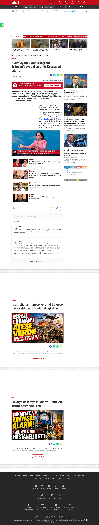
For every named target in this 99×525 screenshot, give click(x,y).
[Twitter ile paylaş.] (54, 75)
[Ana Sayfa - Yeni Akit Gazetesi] (15, 2)
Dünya (43, 11)
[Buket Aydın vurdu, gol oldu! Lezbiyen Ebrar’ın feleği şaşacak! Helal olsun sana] (37, 167)
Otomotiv (81, 475)
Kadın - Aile (54, 475)
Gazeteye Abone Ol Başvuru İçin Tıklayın (42, 508)
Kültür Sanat (61, 478)
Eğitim (53, 478)
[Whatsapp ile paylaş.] (58, 75)
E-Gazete (35, 488)
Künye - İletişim (52, 498)
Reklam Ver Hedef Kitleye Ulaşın (29, 508)
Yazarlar (56, 488)
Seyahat (62, 475)
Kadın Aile (59, 11)
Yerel (47, 478)
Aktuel (53, 11)
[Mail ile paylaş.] (61, 75)
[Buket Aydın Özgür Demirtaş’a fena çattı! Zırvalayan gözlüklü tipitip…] (37, 190)
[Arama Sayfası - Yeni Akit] (85, 11)
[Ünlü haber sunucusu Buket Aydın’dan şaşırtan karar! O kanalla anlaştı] (37, 202)
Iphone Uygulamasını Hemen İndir (56, 508)
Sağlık (42, 478)
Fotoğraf (48, 488)
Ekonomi (30, 11)
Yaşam (36, 478)
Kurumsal (63, 488)
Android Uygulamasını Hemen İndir (69, 508)
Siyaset (24, 11)
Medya (15, 55)
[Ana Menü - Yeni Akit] (13, 11)
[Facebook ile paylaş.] (50, 346)
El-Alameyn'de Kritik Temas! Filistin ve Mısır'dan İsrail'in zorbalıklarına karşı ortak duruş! (62, 36)
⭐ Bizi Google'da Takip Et (52, 85)
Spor (48, 11)
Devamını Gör (37, 358)
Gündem (18, 11)
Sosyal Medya (41, 498)
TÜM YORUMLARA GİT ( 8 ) (37, 261)
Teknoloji (37, 11)
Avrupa (70, 478)
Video (42, 488)
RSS (60, 498)
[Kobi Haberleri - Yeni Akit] (69, 11)
